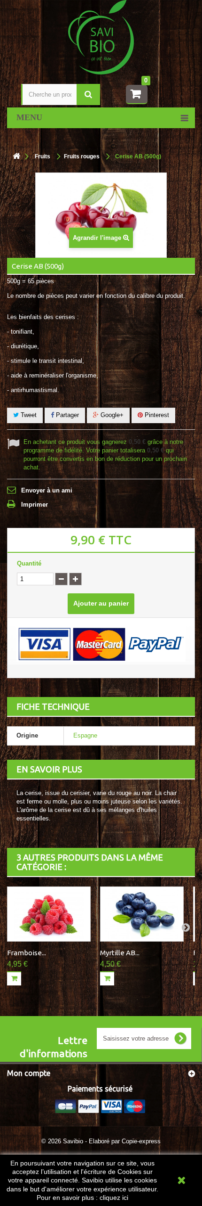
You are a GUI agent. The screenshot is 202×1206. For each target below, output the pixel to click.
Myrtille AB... (120, 953)
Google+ (111, 414)
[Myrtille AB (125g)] (142, 914)
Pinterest (156, 414)
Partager (66, 414)
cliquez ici (114, 1197)
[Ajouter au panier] (14, 978)
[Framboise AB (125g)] (49, 914)
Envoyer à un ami (46, 490)
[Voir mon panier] (137, 94)
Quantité (29, 563)
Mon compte (28, 1073)
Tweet (28, 414)
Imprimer (34, 504)
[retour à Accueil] (16, 157)
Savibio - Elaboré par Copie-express (112, 1141)
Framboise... (26, 953)
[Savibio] (101, 36)
